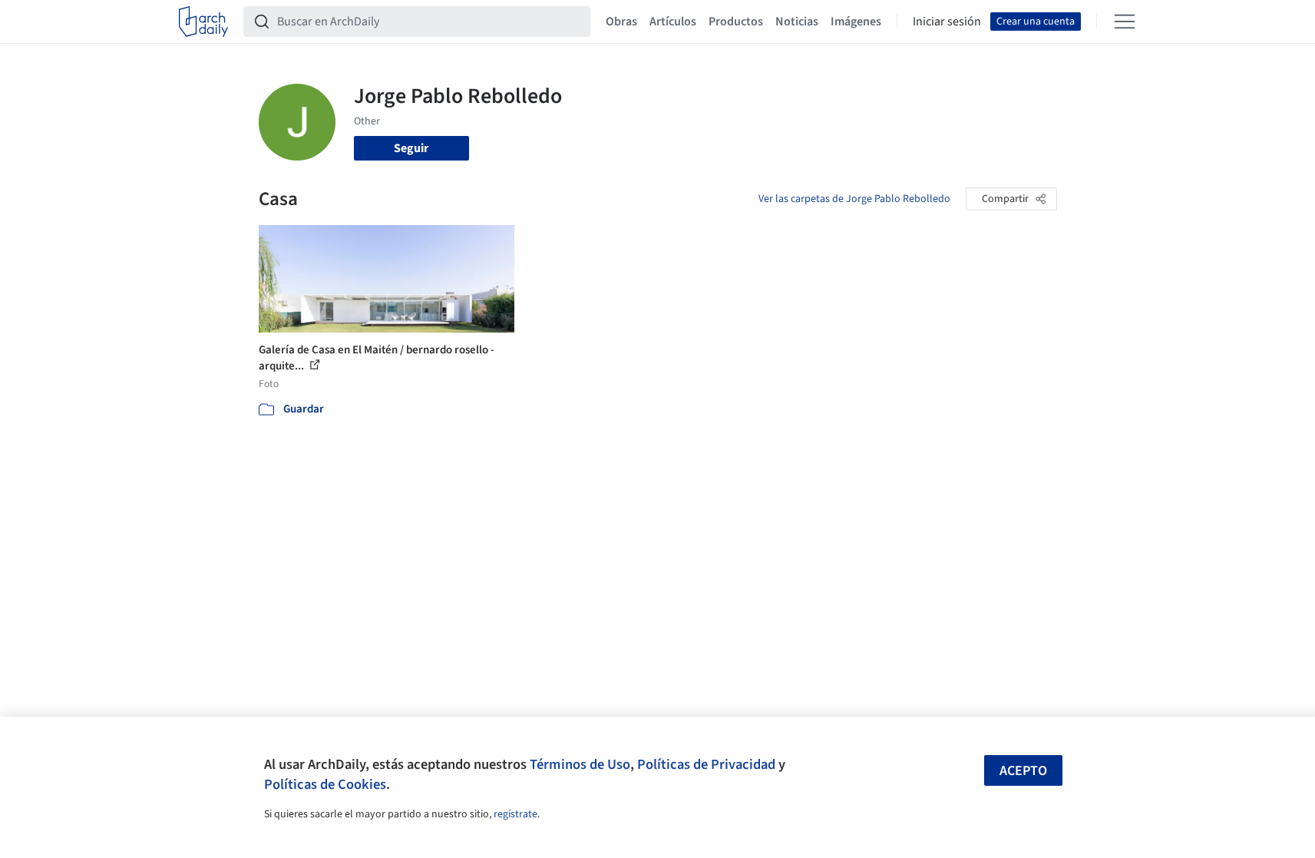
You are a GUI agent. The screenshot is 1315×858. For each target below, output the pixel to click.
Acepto (1023, 770)
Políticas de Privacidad (706, 764)
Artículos (672, 21)
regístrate (515, 814)
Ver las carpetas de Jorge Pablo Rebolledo (854, 199)
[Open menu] (1124, 21)
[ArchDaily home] (203, 21)
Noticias (796, 21)
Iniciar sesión (947, 21)
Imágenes (856, 21)
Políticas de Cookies (325, 784)
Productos (736, 21)
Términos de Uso (580, 764)
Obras (621, 21)
